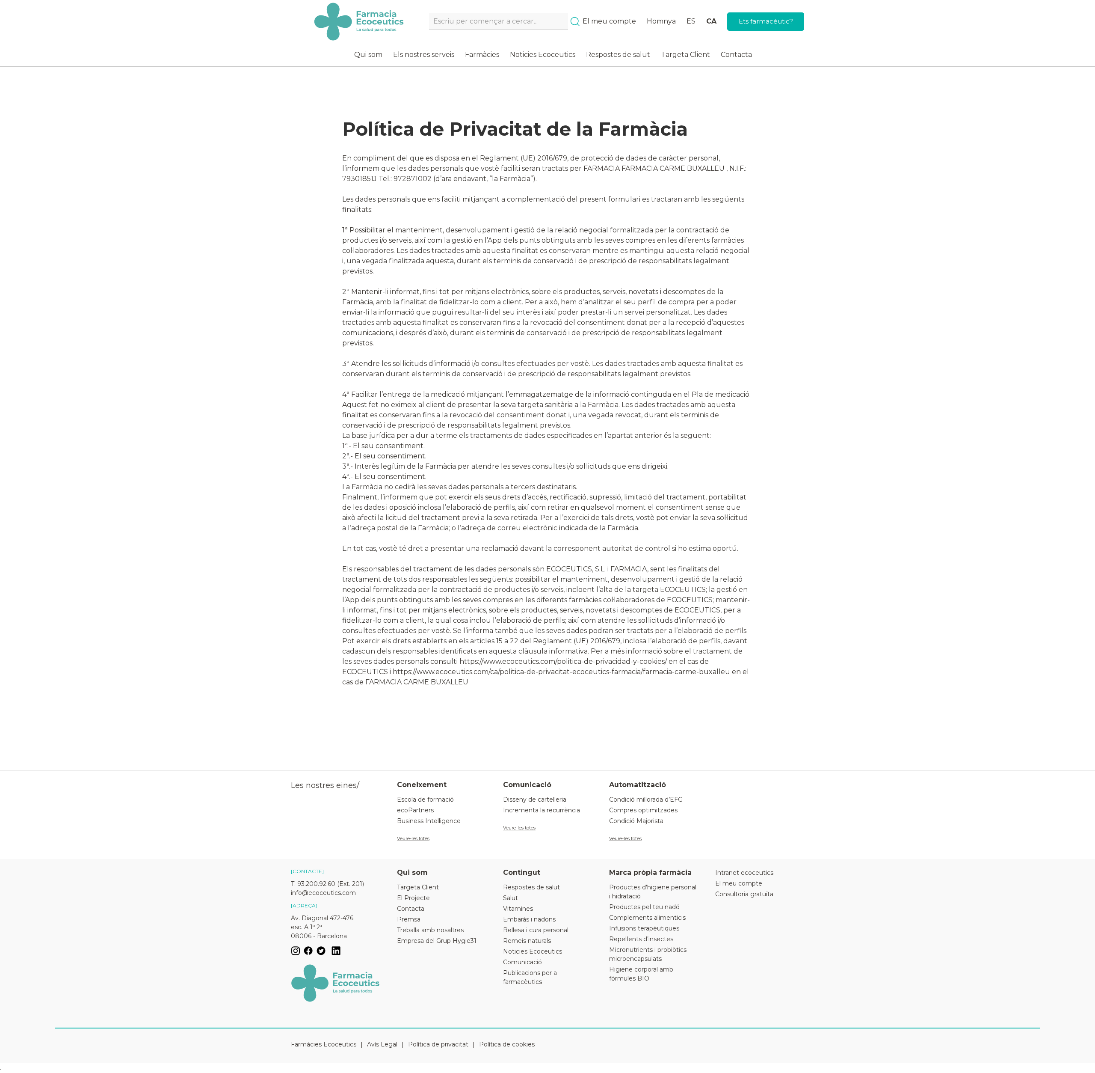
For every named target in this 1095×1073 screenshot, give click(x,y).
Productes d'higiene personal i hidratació (652, 891)
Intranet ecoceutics (744, 873)
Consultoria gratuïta (744, 894)
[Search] (575, 21)
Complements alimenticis (647, 917)
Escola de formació (425, 799)
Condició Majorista (636, 821)
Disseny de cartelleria (534, 799)
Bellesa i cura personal (535, 930)
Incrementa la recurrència (541, 810)
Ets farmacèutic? (766, 21)
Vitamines (518, 908)
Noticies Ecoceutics (542, 55)
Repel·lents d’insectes (641, 939)
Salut (510, 898)
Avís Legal (382, 1044)
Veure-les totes (413, 838)
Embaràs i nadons (529, 919)
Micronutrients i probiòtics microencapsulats (648, 954)
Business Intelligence (429, 821)
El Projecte (413, 898)
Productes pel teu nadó (644, 907)
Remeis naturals (527, 941)
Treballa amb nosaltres (430, 930)
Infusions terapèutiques (644, 928)
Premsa (408, 919)
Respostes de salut (618, 55)
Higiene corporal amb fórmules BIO (641, 974)
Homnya (661, 21)
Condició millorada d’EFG (646, 799)
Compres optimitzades (643, 810)
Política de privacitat (438, 1044)
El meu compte (609, 21)
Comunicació (522, 962)
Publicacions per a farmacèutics (530, 977)
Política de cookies (507, 1044)
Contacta (736, 55)
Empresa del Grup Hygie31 (436, 941)
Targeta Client (685, 55)
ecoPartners (415, 810)
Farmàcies (482, 55)
